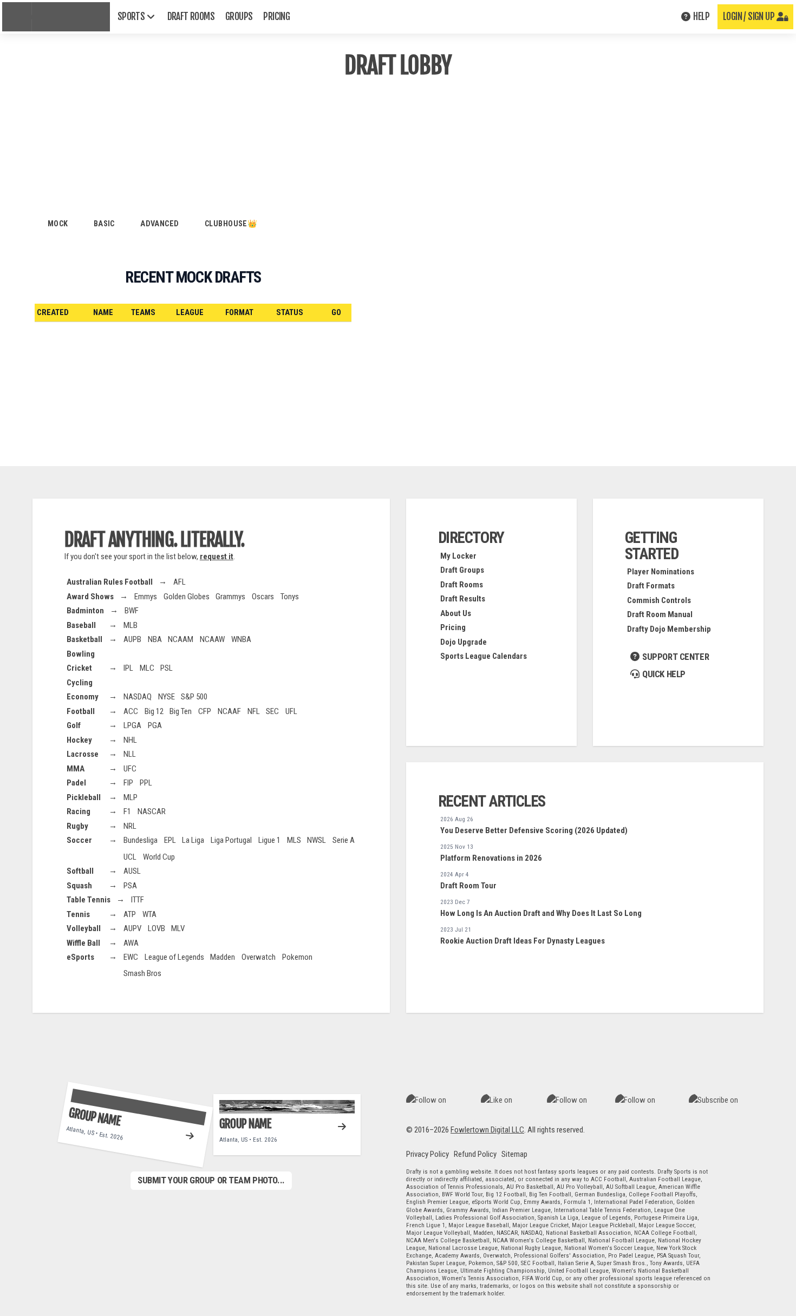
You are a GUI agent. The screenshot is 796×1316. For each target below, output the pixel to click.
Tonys (289, 596)
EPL (170, 840)
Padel (76, 783)
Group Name (95, 1116)
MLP (130, 797)
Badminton (85, 611)
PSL (166, 668)
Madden (222, 957)
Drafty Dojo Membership (669, 629)
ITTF (137, 900)
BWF (132, 611)
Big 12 (154, 711)
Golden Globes (187, 596)
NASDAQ (137, 697)
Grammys (230, 596)
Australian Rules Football (110, 582)
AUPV (132, 928)
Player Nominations (660, 572)
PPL (146, 783)
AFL (179, 582)
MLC (147, 668)
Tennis (78, 914)
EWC (130, 957)
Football (81, 711)
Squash (79, 886)
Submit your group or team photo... (211, 1180)
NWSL (316, 840)
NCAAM (180, 639)
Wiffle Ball (83, 943)
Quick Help (662, 674)
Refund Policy (475, 1154)
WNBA (241, 639)
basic (104, 223)
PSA (130, 886)
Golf (74, 725)
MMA (75, 769)
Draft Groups (462, 570)
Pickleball (84, 797)
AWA (131, 943)
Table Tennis (88, 900)
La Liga (193, 840)
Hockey (79, 740)
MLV (178, 928)
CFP (204, 711)
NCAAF (229, 711)
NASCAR (152, 811)
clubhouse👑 (231, 223)
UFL (291, 711)
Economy (83, 697)
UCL (129, 857)
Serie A (343, 840)
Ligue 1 (269, 840)
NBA (155, 639)
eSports (80, 957)
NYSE (166, 697)
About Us (455, 613)
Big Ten (180, 711)
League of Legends (174, 957)
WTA (149, 914)
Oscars (263, 596)
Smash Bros (142, 973)
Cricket (79, 668)
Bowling (81, 654)
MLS (294, 840)
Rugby (77, 826)
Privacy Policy (427, 1154)
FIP (128, 783)
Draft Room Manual (660, 614)
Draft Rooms (461, 585)
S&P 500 (194, 697)
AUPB (132, 639)
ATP (129, 914)
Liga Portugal (231, 840)
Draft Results (462, 599)
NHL (130, 740)
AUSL (132, 871)
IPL (128, 668)
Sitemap (514, 1154)
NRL (129, 826)
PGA (155, 725)
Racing (78, 811)
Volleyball (84, 928)
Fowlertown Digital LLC (487, 1130)
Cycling (80, 683)
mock (58, 223)
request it (216, 556)
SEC (272, 711)
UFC (129, 769)
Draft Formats (651, 586)
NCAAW (212, 639)
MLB (130, 625)
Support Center (674, 656)
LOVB (156, 928)
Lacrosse (83, 754)
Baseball (81, 625)
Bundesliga (140, 840)
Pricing (453, 627)
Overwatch (259, 957)
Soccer (79, 840)
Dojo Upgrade (463, 642)
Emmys (145, 596)
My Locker (458, 556)
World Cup (159, 857)
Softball (80, 871)
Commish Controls (659, 600)
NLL (129, 754)
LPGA (132, 725)
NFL (253, 711)
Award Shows (90, 596)
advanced (159, 223)
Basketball (84, 639)
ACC (130, 711)
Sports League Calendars (483, 656)
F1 (127, 811)
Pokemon (297, 957)
